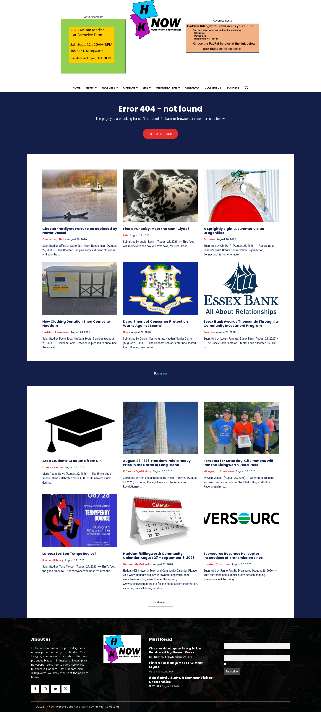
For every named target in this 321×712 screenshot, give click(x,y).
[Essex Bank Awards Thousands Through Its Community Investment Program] (241, 288)
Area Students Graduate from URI (72, 460)
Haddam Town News (55, 332)
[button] (246, 87)
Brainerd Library (52, 560)
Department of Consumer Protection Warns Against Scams (155, 323)
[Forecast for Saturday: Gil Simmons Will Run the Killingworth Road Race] (241, 428)
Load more (159, 602)
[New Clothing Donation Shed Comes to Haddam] (79, 288)
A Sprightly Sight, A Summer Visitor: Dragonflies (234, 230)
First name (230, 640)
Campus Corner (52, 467)
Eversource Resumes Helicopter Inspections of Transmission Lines (233, 555)
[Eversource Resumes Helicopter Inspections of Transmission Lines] (241, 520)
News (126, 332)
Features (209, 239)
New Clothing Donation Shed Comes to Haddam (76, 323)
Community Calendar (137, 564)
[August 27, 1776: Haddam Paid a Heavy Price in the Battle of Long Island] (160, 428)
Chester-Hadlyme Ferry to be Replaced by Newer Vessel (79, 230)
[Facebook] (35, 689)
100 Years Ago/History (137, 471)
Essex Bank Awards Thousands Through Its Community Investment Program (241, 323)
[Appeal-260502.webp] (222, 37)
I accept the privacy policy (244, 664)
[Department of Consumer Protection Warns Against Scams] (160, 288)
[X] (65, 689)
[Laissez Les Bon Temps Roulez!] (79, 520)
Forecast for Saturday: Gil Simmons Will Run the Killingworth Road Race (238, 462)
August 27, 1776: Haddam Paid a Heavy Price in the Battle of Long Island (157, 462)
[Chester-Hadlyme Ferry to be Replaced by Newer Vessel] (79, 196)
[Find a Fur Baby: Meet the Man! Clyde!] (160, 196)
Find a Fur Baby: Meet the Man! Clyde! (156, 228)
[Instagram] (45, 689)
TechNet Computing (106, 706)
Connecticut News (54, 239)
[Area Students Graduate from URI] (79, 428)
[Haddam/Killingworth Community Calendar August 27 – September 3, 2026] (160, 520)
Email (227, 652)
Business (209, 332)
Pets (125, 235)
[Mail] (55, 689)
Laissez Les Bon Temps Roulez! (69, 553)
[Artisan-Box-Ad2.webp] (93, 46)
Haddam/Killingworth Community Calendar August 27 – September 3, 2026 (158, 555)
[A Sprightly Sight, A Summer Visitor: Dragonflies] (241, 196)
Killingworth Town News (219, 471)
